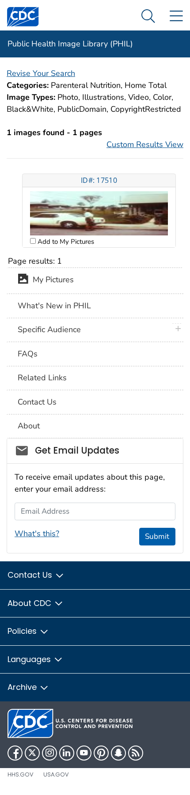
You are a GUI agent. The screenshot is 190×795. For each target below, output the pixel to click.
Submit (157, 536)
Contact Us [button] (31, 574)
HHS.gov (21, 774)
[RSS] (135, 753)
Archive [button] (23, 687)
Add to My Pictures (65, 241)
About (29, 425)
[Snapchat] (118, 753)
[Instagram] (49, 753)
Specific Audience (49, 329)
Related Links (42, 377)
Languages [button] (30, 659)
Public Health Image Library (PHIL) (70, 43)
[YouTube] (83, 753)
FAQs (28, 353)
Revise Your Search (41, 73)
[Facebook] (15, 753)
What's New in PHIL (54, 305)
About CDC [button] (30, 603)
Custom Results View (144, 144)
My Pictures (51, 280)
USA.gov (56, 774)
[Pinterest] (101, 753)
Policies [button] (23, 630)
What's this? (37, 533)
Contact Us (37, 402)
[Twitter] (32, 753)
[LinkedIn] (66, 753)
